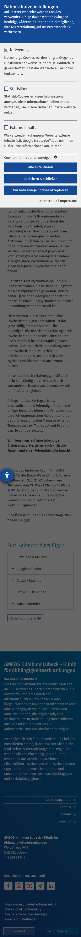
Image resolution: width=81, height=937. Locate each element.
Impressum (68, 201)
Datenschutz (48, 201)
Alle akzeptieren (40, 167)
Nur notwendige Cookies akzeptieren (40, 190)
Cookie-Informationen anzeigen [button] (28, 158)
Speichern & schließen (40, 179)
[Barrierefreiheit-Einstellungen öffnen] (7, 475)
